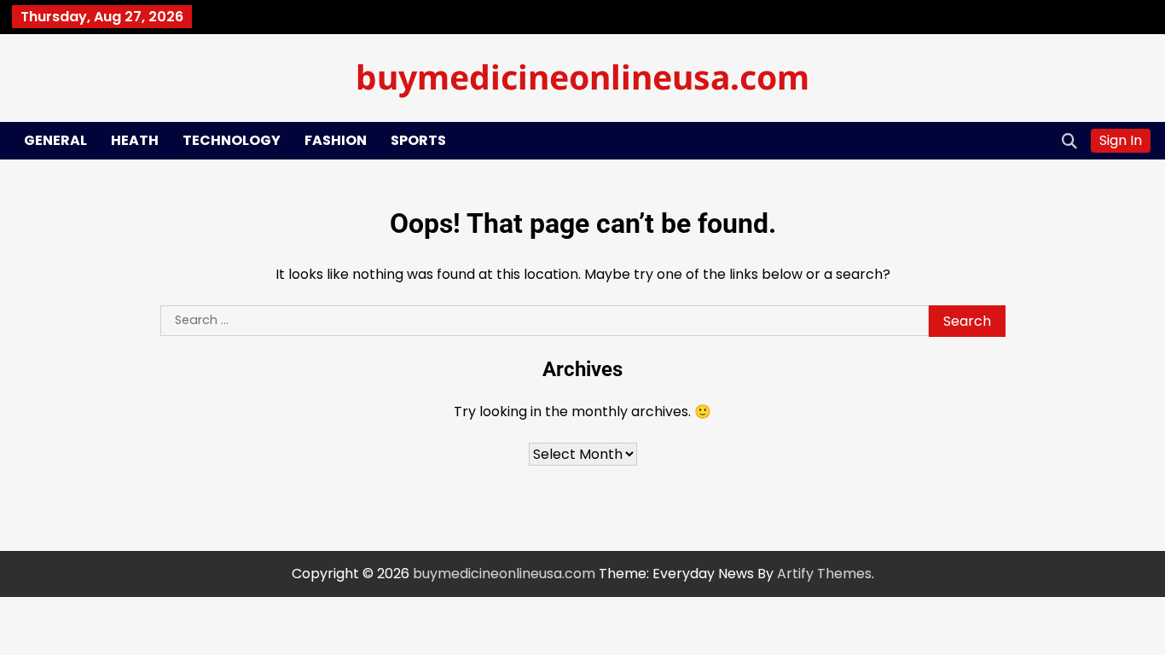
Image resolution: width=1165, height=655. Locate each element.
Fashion (335, 140)
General (55, 140)
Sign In (1120, 140)
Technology (232, 140)
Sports (418, 140)
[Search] (1069, 141)
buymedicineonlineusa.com (582, 76)
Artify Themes (824, 573)
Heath (135, 140)
